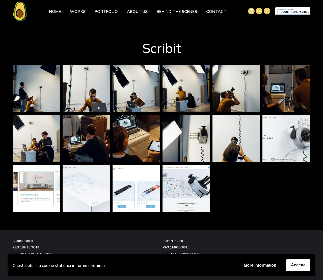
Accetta (298, 265)
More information (260, 265)
